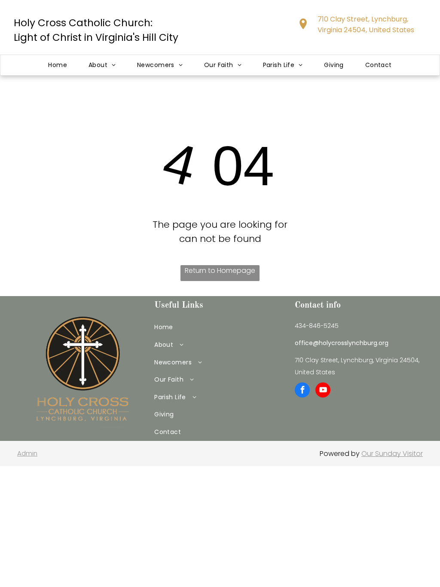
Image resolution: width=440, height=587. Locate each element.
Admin (27, 453)
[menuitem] (57, 65)
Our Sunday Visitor (392, 454)
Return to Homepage (220, 270)
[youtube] (322, 391)
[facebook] (302, 391)
